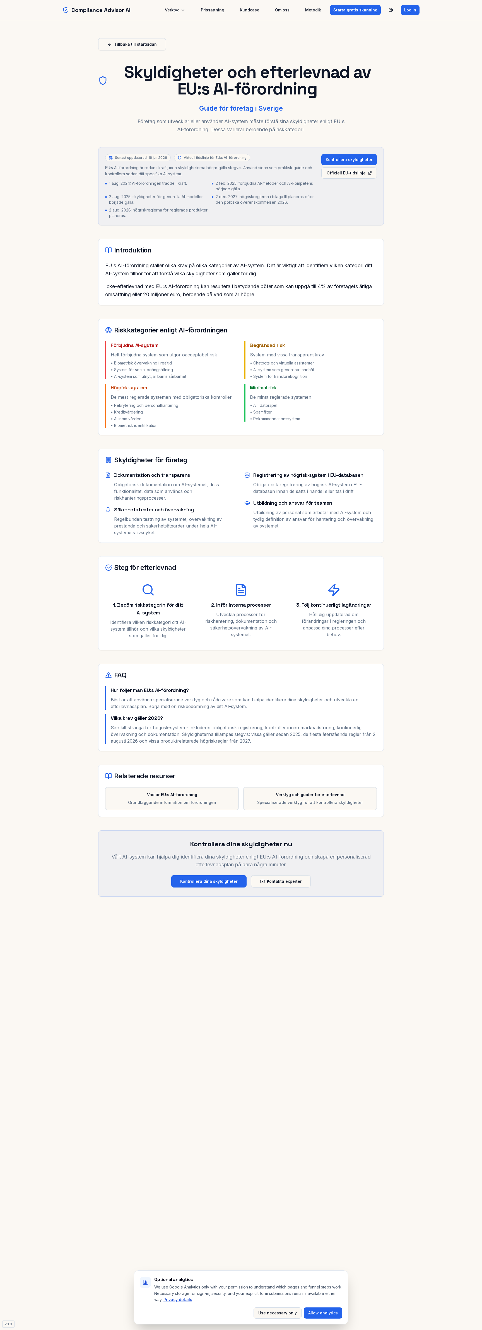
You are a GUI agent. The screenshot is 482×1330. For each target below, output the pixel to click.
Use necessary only (277, 1312)
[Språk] (390, 10)
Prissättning (212, 10)
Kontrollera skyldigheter (349, 159)
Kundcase (249, 10)
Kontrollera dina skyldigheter (209, 881)
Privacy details (177, 1299)
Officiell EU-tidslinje (346, 173)
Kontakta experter (284, 881)
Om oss (282, 10)
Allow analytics (323, 1312)
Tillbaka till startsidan (135, 44)
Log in (410, 10)
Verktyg (172, 10)
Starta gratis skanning (355, 10)
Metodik (313, 10)
